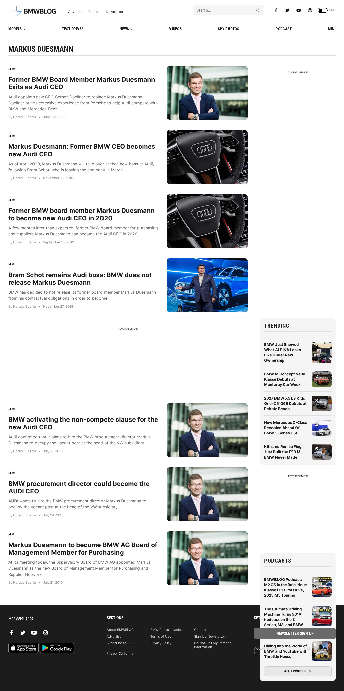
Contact (94, 11)
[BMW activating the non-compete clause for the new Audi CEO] (207, 430)
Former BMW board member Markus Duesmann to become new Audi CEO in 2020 (81, 214)
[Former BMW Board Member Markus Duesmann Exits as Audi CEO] (207, 93)
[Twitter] (287, 10)
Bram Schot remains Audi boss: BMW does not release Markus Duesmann (80, 278)
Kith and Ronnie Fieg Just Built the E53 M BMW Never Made (283, 452)
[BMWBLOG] (49, 619)
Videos (175, 29)
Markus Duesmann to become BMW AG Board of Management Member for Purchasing (82, 548)
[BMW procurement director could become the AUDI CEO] (207, 494)
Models (15, 29)
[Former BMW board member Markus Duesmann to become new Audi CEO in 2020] (207, 221)
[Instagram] (310, 10)
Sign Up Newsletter (209, 636)
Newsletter (114, 11)
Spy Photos (228, 29)
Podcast (284, 29)
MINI (332, 29)
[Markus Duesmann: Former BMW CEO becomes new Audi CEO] (207, 157)
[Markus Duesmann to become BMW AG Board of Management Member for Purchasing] (207, 558)
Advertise (75, 11)
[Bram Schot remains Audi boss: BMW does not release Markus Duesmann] (207, 285)
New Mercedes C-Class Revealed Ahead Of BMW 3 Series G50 (285, 427)
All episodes (295, 671)
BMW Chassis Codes (166, 630)
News (124, 29)
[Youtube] (298, 10)
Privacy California (120, 653)
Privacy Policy (160, 643)
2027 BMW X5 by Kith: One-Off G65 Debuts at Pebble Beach (285, 403)
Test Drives (73, 29)
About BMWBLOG (120, 630)
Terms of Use (160, 636)
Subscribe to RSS (120, 643)
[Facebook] (276, 10)
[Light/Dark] (323, 10)
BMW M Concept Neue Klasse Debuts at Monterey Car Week (284, 379)
